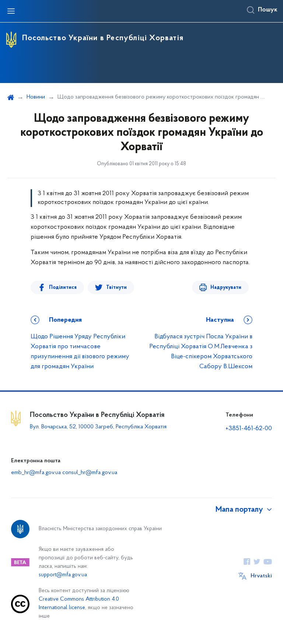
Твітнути (116, 287)
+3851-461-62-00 (249, 428)
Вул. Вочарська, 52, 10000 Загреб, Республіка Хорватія (98, 427)
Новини (36, 97)
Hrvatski (261, 576)
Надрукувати (225, 287)
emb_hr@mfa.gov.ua (36, 473)
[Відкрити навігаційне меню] (11, 11)
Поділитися (63, 287)
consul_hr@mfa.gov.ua (89, 473)
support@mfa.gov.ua (63, 575)
